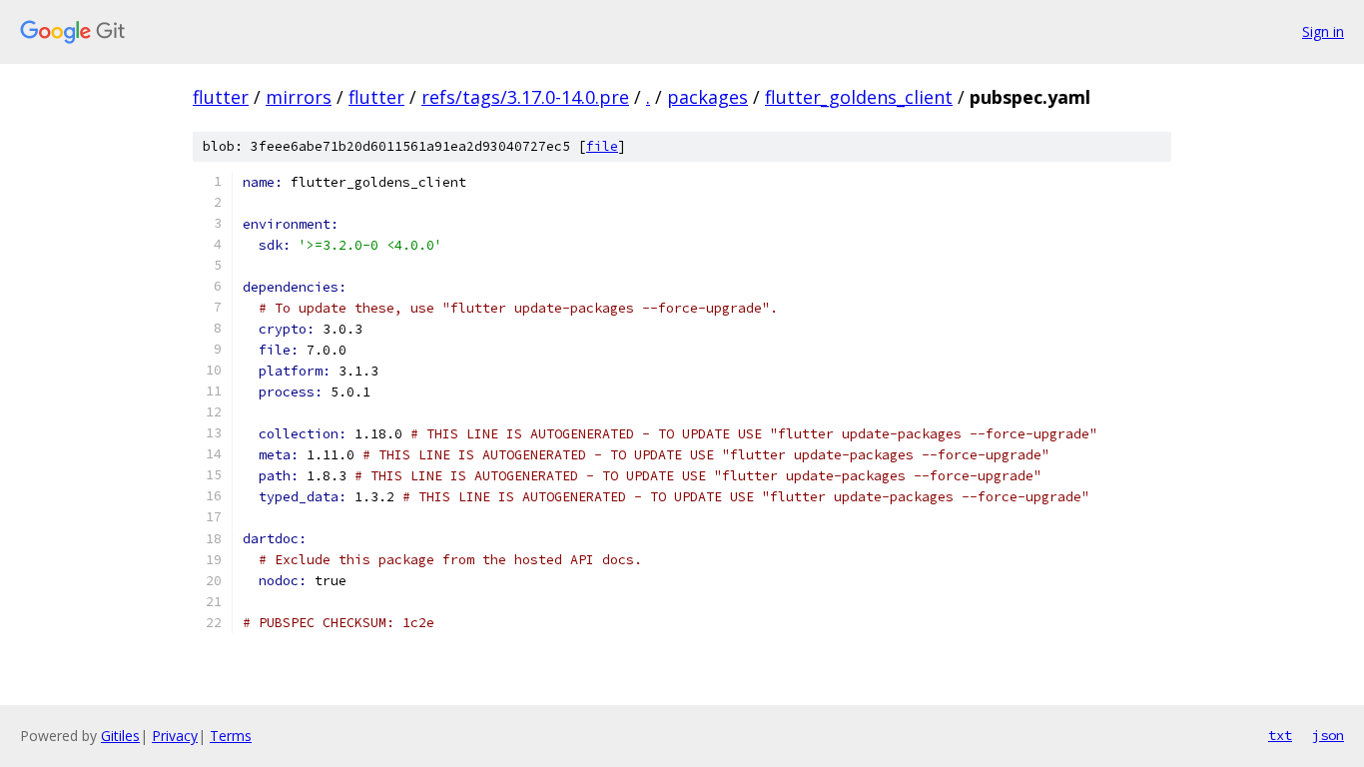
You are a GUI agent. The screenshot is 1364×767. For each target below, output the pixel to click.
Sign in (1323, 31)
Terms (231, 735)
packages (707, 97)
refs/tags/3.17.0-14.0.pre (525, 97)
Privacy (175, 735)
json (1328, 735)
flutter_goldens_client (859, 97)
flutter (221, 97)
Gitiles (120, 735)
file (602, 146)
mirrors (299, 97)
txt (1280, 735)
